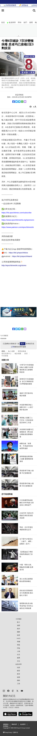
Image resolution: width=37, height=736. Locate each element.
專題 (18, 645)
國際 (18, 632)
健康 (18, 658)
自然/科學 (18, 664)
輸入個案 (11, 351)
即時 (19, 22)
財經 (18, 635)
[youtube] (21, 690)
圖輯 (18, 680)
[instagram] (3, 690)
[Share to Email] (25, 101)
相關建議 (5, 724)
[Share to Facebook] (13, 101)
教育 (18, 674)
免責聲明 (22, 724)
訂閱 (12, 347)
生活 (18, 654)
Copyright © (7, 728)
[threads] (12, 690)
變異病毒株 (22, 351)
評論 (18, 648)
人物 (18, 651)
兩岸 (18, 628)
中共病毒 (5, 356)
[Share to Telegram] (19, 101)
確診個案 (18, 353)
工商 (18, 683)
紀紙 (18, 667)
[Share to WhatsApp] (22, 101)
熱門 (25, 22)
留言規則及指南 (3, 338)
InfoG (18, 638)
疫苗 (26, 353)
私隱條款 (5, 726)
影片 (18, 622)
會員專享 (12, 22)
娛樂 (18, 677)
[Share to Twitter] (16, 101)
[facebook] (8, 690)
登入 (22, 343)
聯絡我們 (14, 724)
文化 (18, 661)
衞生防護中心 (6, 353)
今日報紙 (18, 619)
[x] (17, 690)
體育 (18, 671)
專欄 (18, 641)
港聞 (31, 22)
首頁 (3, 22)
